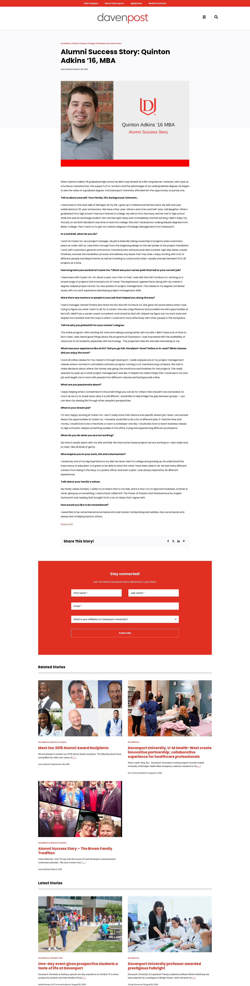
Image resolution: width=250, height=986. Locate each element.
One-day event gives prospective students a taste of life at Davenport (78, 965)
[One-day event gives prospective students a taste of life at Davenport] (80, 898)
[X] (173, 541)
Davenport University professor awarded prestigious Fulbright (164, 965)
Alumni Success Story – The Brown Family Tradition (75, 850)
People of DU (67, 524)
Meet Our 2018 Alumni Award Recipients (73, 747)
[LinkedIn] (178, 541)
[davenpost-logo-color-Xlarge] (123, 14)
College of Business (96, 43)
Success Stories (113, 43)
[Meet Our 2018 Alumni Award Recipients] (80, 682)
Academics (66, 43)
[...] (74, 757)
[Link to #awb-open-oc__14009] (204, 17)
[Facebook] (168, 541)
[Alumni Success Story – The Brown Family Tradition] (80, 783)
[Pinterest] (183, 541)
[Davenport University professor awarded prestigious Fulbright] (170, 898)
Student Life (56, 958)
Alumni (75, 43)
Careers (83, 43)
